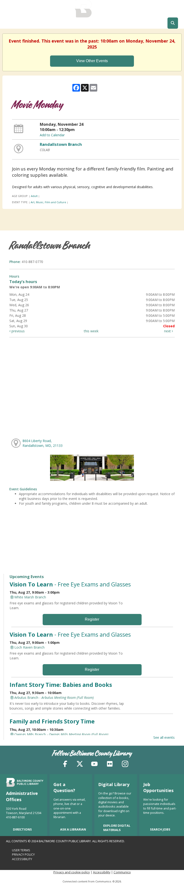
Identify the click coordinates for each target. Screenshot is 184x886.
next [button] (168, 331)
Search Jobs (160, 829)
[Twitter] (80, 765)
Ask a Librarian (73, 829)
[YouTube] (94, 765)
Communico (122, 872)
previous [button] (18, 331)
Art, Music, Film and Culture (48, 202)
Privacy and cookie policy (71, 872)
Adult (34, 196)
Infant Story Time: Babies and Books (61, 685)
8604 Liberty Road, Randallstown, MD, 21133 (43, 443)
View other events (92, 61)
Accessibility (22, 859)
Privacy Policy (23, 854)
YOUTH (130, 23)
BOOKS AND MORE (24, 23)
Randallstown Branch (61, 144)
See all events (164, 737)
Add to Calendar (52, 135)
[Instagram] (125, 765)
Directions (22, 829)
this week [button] (91, 331)
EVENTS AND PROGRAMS (69, 23)
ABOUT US (152, 23)
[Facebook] (65, 765)
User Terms (21, 850)
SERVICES (107, 23)
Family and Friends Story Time (52, 721)
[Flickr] (110, 765)
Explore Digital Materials (116, 827)
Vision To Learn (70, 584)
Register (92, 619)
